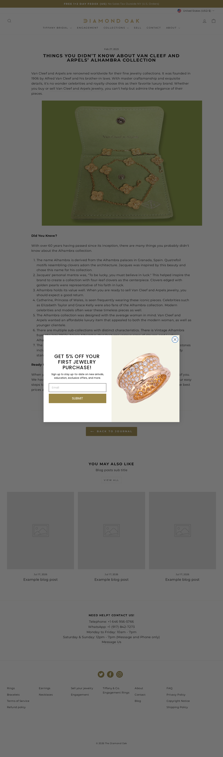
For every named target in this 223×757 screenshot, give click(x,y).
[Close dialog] (175, 339)
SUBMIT (77, 398)
